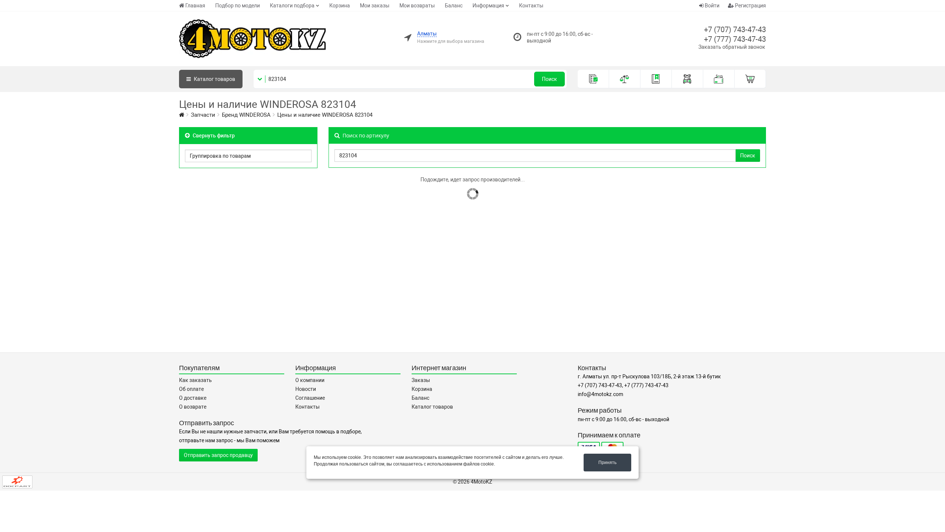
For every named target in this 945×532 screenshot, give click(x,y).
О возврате (192, 407)
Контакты (531, 5)
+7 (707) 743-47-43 (735, 29)
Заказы (421, 380)
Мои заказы (374, 5)
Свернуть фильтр (213, 136)
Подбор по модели (237, 5)
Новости (305, 389)
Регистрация (750, 5)
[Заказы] (593, 79)
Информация (488, 5)
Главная (195, 5)
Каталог (214, 79)
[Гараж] (687, 79)
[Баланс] (719, 79)
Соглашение (310, 398)
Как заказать (195, 380)
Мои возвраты (417, 5)
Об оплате (191, 389)
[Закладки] (656, 79)
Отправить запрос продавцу (218, 455)
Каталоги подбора (292, 5)
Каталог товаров (432, 407)
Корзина (339, 5)
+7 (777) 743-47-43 (735, 39)
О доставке (192, 398)
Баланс (454, 5)
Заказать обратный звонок (731, 47)
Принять (607, 462)
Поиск (549, 79)
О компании (309, 380)
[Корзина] (750, 79)
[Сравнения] (624, 79)
